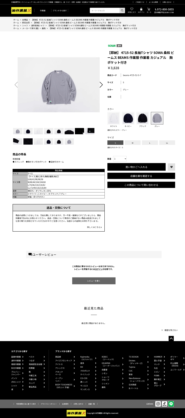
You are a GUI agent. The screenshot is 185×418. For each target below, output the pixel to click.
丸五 (156, 368)
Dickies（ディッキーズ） (136, 362)
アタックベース (59, 373)
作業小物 (32, 379)
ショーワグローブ (105, 378)
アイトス (59, 364)
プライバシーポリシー (49, 404)
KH (81, 367)
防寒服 (32, 368)
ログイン (99, 269)
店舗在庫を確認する (141, 176)
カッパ (32, 383)
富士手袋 (158, 360)
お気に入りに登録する (171, 167)
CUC (131, 370)
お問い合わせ (167, 2)
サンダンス (85, 389)
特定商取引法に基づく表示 (26, 404)
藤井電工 (158, 379)
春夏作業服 (16, 364)
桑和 (104, 387)
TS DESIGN (133, 356)
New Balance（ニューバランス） (137, 379)
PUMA (156, 375)
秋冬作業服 (16, 368)
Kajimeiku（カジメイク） (87, 358)
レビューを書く (93, 280)
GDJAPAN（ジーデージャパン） (111, 364)
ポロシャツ (16, 382)
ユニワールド (176, 369)
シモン (104, 373)
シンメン (105, 383)
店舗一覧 (91, 404)
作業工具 (32, 375)
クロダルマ (85, 370)
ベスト (32, 356)
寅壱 (131, 374)
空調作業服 (16, 356)
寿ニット (84, 382)
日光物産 (132, 384)
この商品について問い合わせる (141, 185)
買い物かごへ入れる (136, 167)
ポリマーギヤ (174, 358)
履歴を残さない (171, 330)
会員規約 (65, 404)
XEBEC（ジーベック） (108, 358)
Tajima (132, 367)
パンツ (14, 378)
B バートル (133, 388)
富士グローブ (157, 384)
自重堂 (104, 369)
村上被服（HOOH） (175, 364)
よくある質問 (153, 2)
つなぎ (32, 360)
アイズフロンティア (63, 360)
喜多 (82, 363)
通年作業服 (16, 360)
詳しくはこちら (94, 227)
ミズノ (157, 372)
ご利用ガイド (139, 2)
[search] (122, 10)
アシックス (60, 368)
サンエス (84, 385)
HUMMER (158, 356)
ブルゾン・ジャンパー (16, 373)
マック (157, 364)
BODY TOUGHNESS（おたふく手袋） (63, 386)
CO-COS (83, 378)
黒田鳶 (58, 356)
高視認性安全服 (35, 364)
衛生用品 (32, 387)
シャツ (14, 385)
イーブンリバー (59, 379)
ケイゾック (85, 374)
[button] (101, 85)
